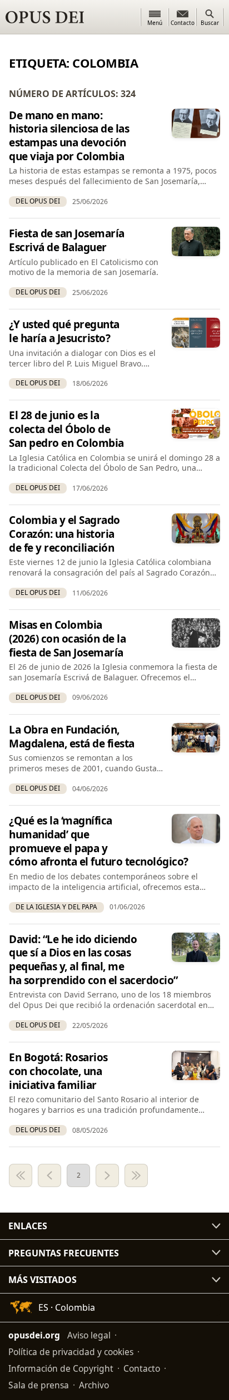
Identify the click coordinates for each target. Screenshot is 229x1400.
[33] (136, 1175)
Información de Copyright (60, 1368)
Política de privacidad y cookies (70, 1352)
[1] (20, 1175)
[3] (107, 1175)
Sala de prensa (38, 1385)
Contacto (141, 1368)
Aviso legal (89, 1335)
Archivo (94, 1385)
